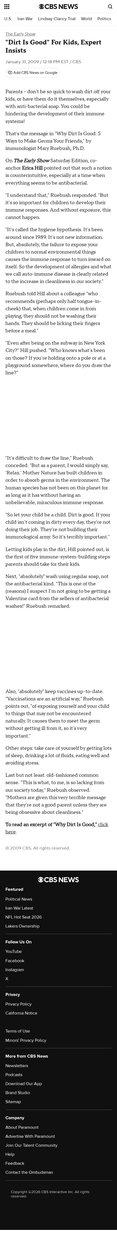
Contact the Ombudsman (29, 1172)
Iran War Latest (19, 908)
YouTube (13, 951)
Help (9, 1154)
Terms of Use (17, 1031)
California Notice (21, 1013)
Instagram (14, 970)
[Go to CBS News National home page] (58, 6)
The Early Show (20, 34)
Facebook (14, 961)
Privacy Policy (18, 1004)
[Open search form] (110, 6)
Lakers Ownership (22, 926)
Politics (104, 19)
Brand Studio (17, 1093)
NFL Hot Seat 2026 (23, 917)
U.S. (8, 19)
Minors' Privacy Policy (25, 1040)
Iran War (25, 19)
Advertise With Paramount (30, 1136)
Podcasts (13, 1075)
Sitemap (13, 1102)
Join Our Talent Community (31, 1145)
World (86, 19)
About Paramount (22, 1127)
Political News (18, 899)
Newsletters (16, 1066)
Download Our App (23, 1084)
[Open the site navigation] (21, 6)
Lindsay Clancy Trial (57, 19)
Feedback (14, 1163)
